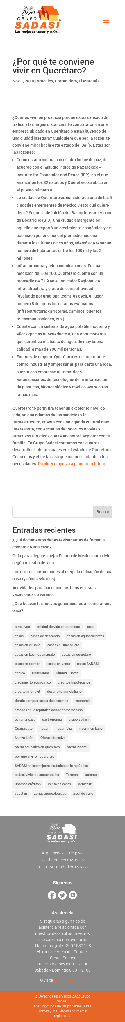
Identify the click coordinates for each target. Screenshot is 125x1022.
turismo (91, 775)
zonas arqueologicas (50, 793)
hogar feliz (64, 729)
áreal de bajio (83, 793)
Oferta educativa (52, 738)
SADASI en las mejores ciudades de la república (51, 766)
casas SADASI (88, 664)
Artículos (45, 81)
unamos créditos (28, 784)
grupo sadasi (79, 719)
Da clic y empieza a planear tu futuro (71, 463)
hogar (44, 729)
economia (82, 701)
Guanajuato (24, 729)
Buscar (103, 511)
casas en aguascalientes (85, 636)
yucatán (21, 793)
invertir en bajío (91, 729)
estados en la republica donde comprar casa (49, 710)
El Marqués (89, 81)
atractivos (22, 627)
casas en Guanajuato (63, 645)
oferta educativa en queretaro (37, 747)
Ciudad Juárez (67, 673)
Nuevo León (24, 738)
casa (90, 627)
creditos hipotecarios (74, 682)
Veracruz (85, 784)
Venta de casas (59, 784)
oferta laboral (77, 747)
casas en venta (58, 664)
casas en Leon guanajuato (35, 654)
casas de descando (45, 636)
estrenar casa (25, 719)
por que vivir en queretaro (34, 756)
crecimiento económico (33, 682)
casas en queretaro (76, 654)
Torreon (72, 775)
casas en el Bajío (27, 645)
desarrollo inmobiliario (64, 691)
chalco (20, 673)
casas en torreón (27, 664)
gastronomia (52, 719)
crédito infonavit (27, 691)
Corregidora (66, 81)
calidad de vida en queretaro (58, 627)
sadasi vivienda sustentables (37, 775)
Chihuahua (40, 673)
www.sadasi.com (69, 980)
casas (19, 636)
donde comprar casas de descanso (41, 701)
